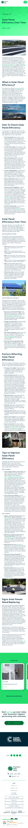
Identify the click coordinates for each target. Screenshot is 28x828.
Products (14, 800)
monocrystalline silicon (9, 476)
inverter (20, 544)
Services (14, 803)
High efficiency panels (15, 427)
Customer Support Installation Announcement (14, 806)
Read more (4, 686)
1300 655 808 (15, 774)
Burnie (20, 812)
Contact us (14, 788)
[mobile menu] (24, 2)
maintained (7, 518)
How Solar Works (14, 797)
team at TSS (23, 641)
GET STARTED (14, 723)
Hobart (20, 811)
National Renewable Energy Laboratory (13, 64)
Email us (15, 776)
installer (18, 208)
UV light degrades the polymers (11, 315)
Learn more (14, 790)
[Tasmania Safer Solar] (4, 2)
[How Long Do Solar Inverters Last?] (12, 672)
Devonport (14, 812)
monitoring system (8, 537)
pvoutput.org (7, 197)
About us (14, 785)
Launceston (6, 812)
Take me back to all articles (14, 696)
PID (10, 345)
